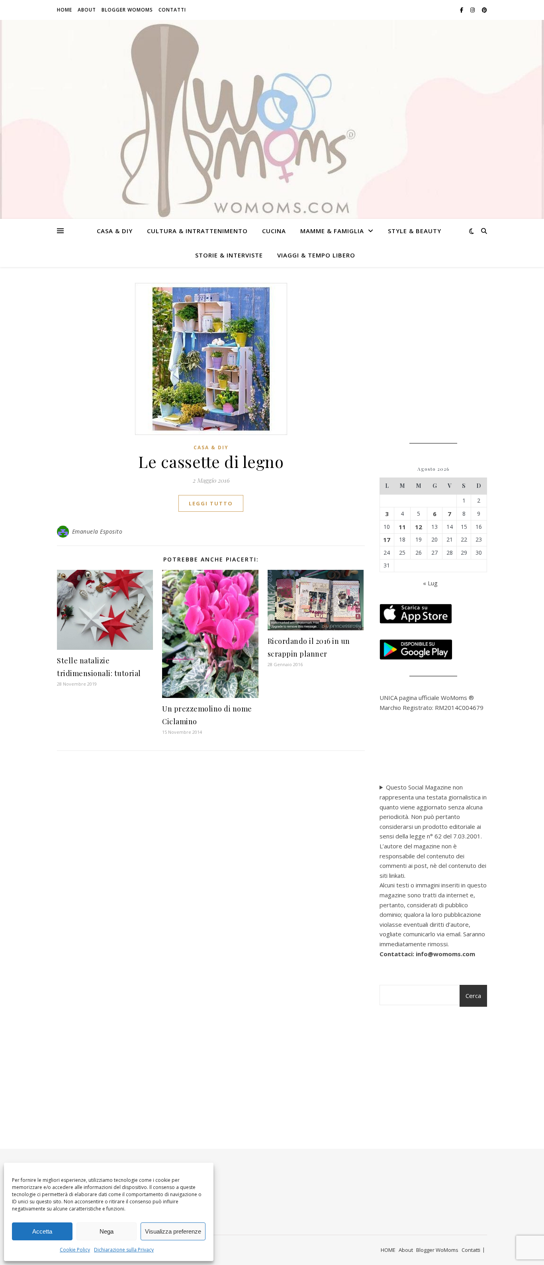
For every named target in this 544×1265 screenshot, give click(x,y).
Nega (106, 1231)
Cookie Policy (75, 1249)
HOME (64, 9)
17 (386, 540)
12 (418, 527)
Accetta (42, 1231)
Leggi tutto (211, 503)
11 (402, 527)
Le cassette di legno (211, 461)
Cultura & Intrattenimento (197, 231)
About (87, 9)
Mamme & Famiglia (332, 231)
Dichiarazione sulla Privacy (124, 1249)
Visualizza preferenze (173, 1231)
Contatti (172, 9)
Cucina (274, 231)
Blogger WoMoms (127, 9)
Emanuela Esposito (97, 531)
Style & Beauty (414, 231)
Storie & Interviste (229, 255)
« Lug (430, 583)
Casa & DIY (115, 231)
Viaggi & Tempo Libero (316, 255)
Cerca (473, 996)
